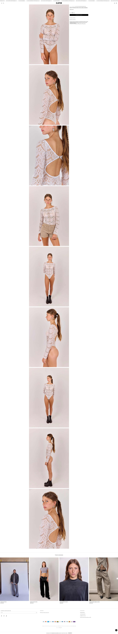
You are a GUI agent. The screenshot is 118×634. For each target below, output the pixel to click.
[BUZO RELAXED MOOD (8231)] (73, 579)
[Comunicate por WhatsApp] (116, 630)
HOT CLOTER (73, 6)
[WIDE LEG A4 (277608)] (14, 579)
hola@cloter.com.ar (83, 615)
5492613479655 (82, 612)
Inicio (70, 6)
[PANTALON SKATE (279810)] (44, 579)
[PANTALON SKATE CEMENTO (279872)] (103, 579)
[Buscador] (3, 3)
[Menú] (1, 3)
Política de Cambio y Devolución (44, 612)
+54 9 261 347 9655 (82, 614)
